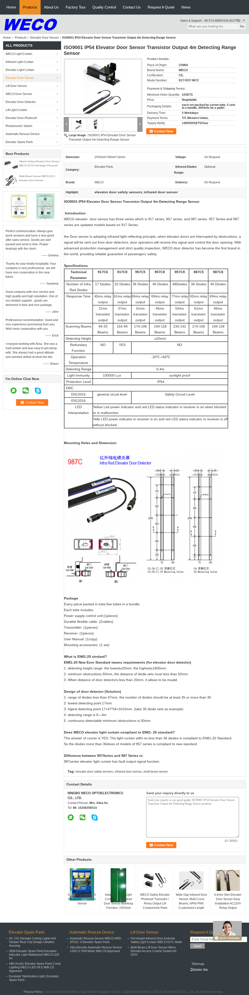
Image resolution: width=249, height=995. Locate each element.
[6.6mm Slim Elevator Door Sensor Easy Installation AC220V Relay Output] (228, 880)
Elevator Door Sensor (44, 37)
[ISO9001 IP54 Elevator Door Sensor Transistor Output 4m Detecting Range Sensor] (103, 87)
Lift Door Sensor (16, 86)
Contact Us (132, 7)
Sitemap (198, 964)
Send (197, 946)
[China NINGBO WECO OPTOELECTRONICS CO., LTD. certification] (19, 206)
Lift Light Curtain (16, 110)
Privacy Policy (33, 992)
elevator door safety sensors (94, 771)
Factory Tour (76, 7)
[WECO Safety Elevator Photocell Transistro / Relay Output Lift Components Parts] (155, 880)
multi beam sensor (155, 771)
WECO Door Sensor (19, 94)
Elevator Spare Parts (19, 142)
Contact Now (163, 131)
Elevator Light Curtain (20, 70)
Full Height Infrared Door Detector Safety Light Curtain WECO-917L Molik (156, 940)
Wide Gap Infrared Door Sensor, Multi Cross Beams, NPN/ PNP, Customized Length (191, 901)
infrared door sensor (128, 771)
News (186, 7)
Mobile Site (200, 969)
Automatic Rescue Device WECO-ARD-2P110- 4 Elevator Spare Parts (96, 940)
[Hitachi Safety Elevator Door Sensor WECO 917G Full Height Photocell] (11, 165)
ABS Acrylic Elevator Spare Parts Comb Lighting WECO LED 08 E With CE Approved (35, 967)
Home (11, 7)
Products (30, 7)
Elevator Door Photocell (21, 118)
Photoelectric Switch (19, 126)
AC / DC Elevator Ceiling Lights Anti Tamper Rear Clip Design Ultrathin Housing (32, 942)
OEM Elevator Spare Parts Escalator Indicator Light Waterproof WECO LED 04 (34, 954)
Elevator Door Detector (21, 102)
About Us (51, 7)
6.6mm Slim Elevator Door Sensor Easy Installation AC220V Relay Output (227, 901)
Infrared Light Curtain (20, 62)
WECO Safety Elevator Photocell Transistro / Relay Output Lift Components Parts (155, 901)
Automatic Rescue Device (23, 134)
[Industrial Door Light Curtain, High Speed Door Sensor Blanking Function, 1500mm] (118, 885)
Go (242, 26)
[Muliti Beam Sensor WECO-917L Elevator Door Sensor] (11, 179)
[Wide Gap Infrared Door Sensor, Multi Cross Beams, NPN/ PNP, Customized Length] (191, 880)
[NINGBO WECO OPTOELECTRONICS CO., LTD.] (31, 24)
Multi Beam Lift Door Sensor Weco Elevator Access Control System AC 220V (154, 951)
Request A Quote (161, 7)
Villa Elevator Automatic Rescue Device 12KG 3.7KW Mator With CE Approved (96, 949)
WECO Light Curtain (19, 54)
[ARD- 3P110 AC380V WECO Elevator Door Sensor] (82, 884)
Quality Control (104, 7)
